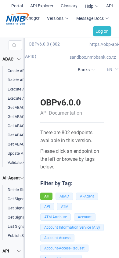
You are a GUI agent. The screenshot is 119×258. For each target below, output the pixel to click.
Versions (55, 18)
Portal (17, 5)
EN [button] (110, 69)
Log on (102, 31)
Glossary (69, 5)
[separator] (24, 148)
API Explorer (41, 5)
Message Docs (90, 18)
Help (89, 6)
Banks (84, 69)
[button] (12, 59)
